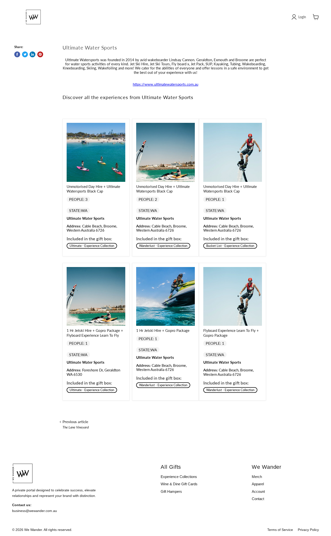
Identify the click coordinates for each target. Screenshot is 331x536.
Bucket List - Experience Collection (230, 246)
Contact (258, 499)
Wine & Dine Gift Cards (179, 484)
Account (258, 491)
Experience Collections (179, 477)
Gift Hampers (171, 491)
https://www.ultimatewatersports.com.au (165, 84)
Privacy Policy (308, 530)
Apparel (258, 484)
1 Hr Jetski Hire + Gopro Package (162, 330)
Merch (257, 477)
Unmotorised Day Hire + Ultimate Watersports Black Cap (93, 188)
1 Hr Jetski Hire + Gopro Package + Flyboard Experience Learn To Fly (95, 332)
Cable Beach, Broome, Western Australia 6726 (92, 228)
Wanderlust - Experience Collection (163, 246)
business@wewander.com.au (34, 511)
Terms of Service (280, 530)
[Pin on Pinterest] (40, 54)
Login (302, 17)
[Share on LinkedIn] (32, 54)
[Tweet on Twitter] (25, 54)
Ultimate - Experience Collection (92, 246)
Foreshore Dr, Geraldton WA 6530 (93, 372)
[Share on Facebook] (17, 54)
